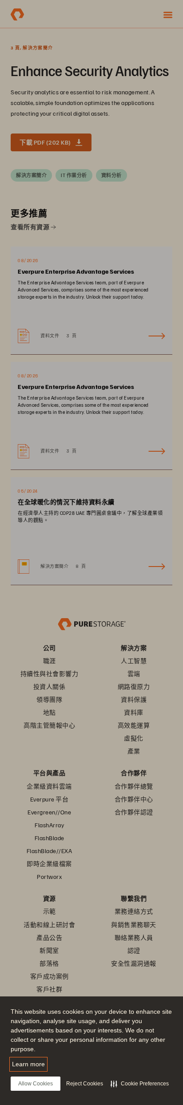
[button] (140, 1084)
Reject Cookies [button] (84, 1084)
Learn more (28, 1064)
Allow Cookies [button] (35, 1084)
